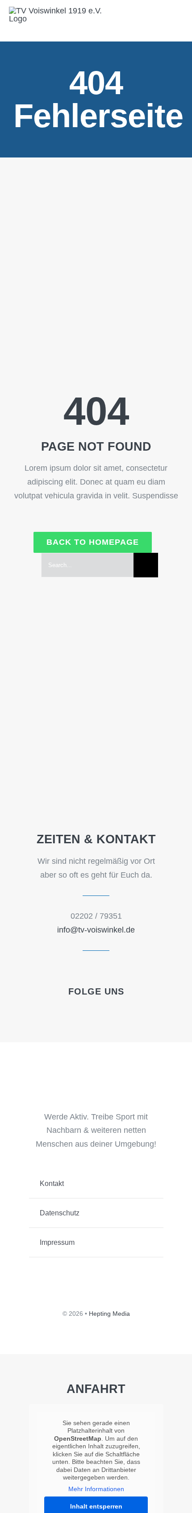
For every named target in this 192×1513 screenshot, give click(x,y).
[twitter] (88, 1009)
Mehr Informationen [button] (96, 1488)
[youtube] (103, 1009)
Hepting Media (109, 1313)
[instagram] (119, 1009)
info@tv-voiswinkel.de (96, 929)
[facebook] (73, 1009)
